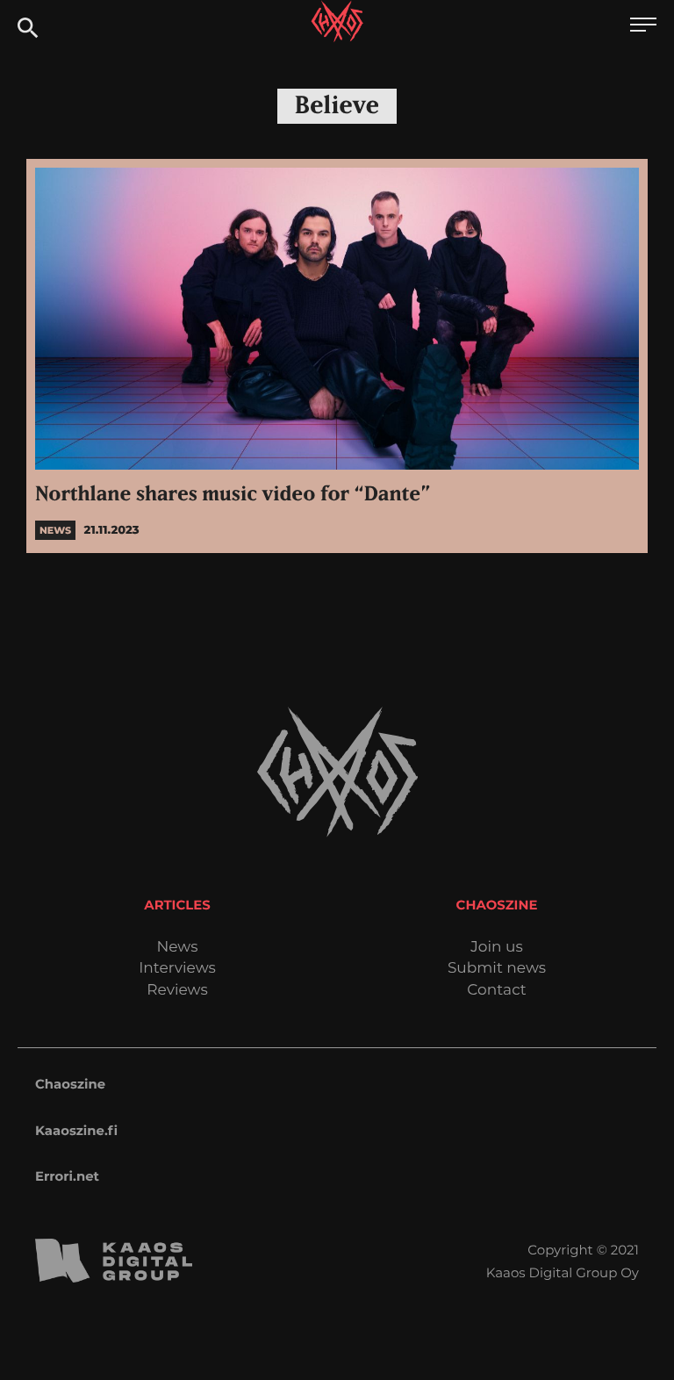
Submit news (497, 968)
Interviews (177, 968)
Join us (496, 947)
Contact (497, 990)
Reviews (177, 990)
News (176, 947)
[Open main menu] (643, 27)
